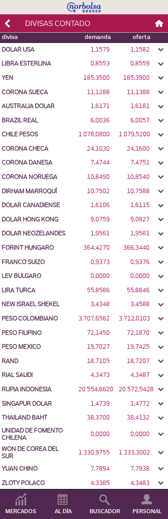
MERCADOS (20, 511)
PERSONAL (147, 511)
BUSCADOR (105, 511)
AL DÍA (63, 511)
